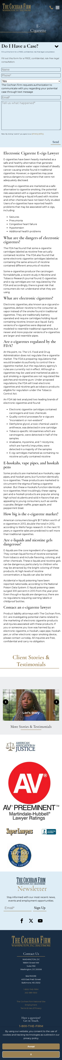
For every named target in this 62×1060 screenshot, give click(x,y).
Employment (31, 1005)
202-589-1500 (31, 993)
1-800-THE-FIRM (31, 989)
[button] (57, 7)
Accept (31, 1046)
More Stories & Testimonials (31, 727)
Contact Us (31, 954)
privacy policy (38, 134)
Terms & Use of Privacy (31, 1008)
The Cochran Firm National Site (31, 1001)
